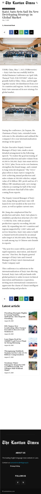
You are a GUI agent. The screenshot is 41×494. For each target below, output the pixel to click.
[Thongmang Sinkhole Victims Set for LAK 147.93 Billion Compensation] (33, 354)
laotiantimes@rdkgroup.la (19, 463)
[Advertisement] (20, 403)
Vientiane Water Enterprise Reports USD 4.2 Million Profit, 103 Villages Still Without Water (14, 366)
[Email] (31, 32)
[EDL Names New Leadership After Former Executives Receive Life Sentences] (33, 329)
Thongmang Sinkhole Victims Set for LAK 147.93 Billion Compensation (15, 353)
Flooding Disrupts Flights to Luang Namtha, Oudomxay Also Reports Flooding (15, 316)
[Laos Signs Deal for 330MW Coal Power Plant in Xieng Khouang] (33, 342)
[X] (16, 32)
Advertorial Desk (9, 25)
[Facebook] (11, 32)
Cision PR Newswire (9, 8)
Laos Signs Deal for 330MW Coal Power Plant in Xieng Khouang (15, 341)
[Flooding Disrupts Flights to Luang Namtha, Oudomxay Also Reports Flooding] (33, 316)
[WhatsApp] (21, 32)
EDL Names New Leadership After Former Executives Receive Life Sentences (15, 329)
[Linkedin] (26, 32)
